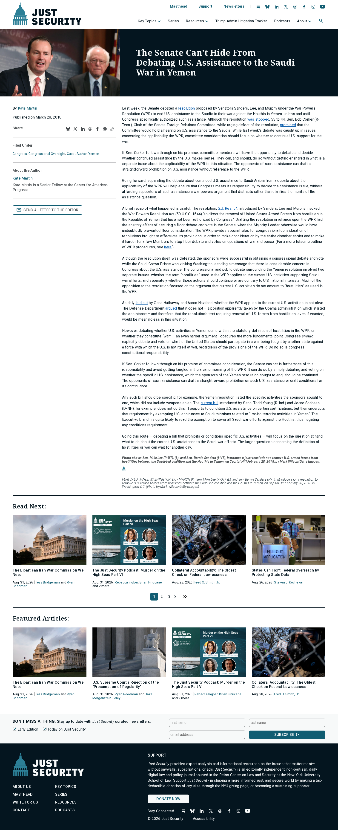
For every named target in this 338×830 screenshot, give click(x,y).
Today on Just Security (67, 729)
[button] (321, 21)
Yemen (93, 154)
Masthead (178, 6)
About (302, 21)
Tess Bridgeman (47, 582)
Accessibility (204, 818)
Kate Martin (27, 108)
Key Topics (147, 21)
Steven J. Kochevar (288, 582)
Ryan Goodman (126, 694)
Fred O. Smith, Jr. (207, 582)
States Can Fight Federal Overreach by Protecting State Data (285, 572)
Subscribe (284, 734)
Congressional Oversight (47, 154)
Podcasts (282, 21)
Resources (195, 21)
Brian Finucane (151, 582)
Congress (20, 154)
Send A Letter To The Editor (50, 210)
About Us (22, 786)
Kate (23, 178)
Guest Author (77, 154)
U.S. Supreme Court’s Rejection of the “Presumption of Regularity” (125, 684)
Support (205, 6)
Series (173, 21)
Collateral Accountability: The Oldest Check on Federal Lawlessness (204, 572)
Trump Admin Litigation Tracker (241, 21)
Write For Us (25, 802)
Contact (21, 810)
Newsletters (234, 6)
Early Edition (27, 729)
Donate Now (168, 799)
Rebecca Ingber (126, 582)
